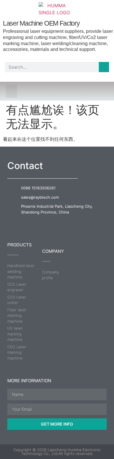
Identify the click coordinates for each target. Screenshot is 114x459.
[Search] (104, 67)
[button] (11, 91)
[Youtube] (57, 223)
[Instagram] (68, 223)
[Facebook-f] (46, 223)
